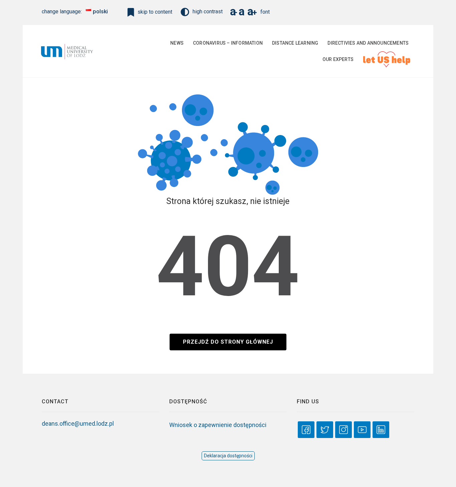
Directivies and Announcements (368, 43)
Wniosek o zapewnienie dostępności (217, 424)
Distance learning (295, 43)
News (177, 43)
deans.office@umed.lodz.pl (78, 423)
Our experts (338, 59)
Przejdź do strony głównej (228, 342)
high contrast (208, 11)
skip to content (154, 12)
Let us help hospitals (386, 59)
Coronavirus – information (228, 43)
